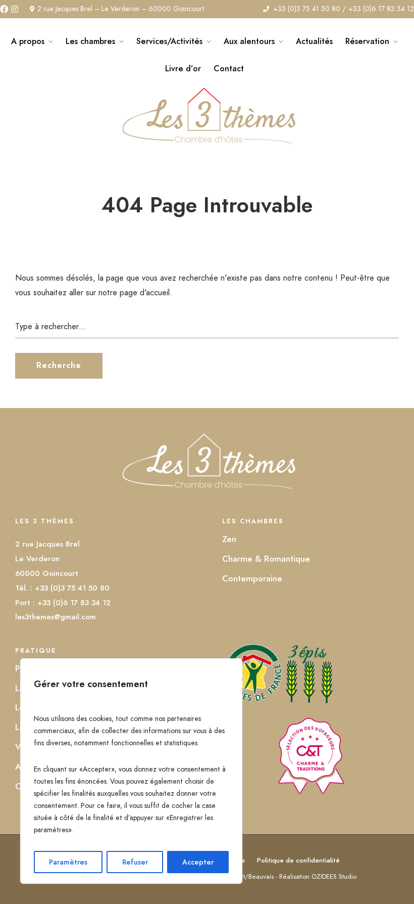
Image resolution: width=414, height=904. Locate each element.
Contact (229, 68)
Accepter (198, 862)
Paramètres (68, 862)
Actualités (314, 41)
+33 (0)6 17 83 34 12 (381, 9)
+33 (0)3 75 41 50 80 (306, 9)
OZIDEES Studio (334, 876)
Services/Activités (169, 41)
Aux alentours (249, 41)
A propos (27, 41)
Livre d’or (183, 68)
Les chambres (90, 41)
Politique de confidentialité (298, 860)
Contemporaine (252, 578)
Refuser (135, 862)
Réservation (367, 41)
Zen (229, 539)
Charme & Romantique (266, 559)
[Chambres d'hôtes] (310, 791)
